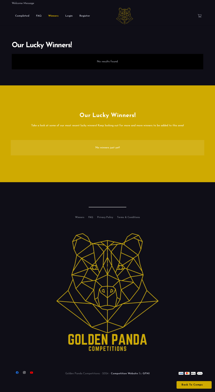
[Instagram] (24, 372)
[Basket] (199, 16)
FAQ (90, 217)
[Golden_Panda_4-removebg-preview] (124, 16)
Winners (79, 217)
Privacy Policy (105, 217)
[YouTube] (31, 372)
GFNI (146, 373)
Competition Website (124, 373)
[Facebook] (17, 372)
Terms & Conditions (128, 217)
